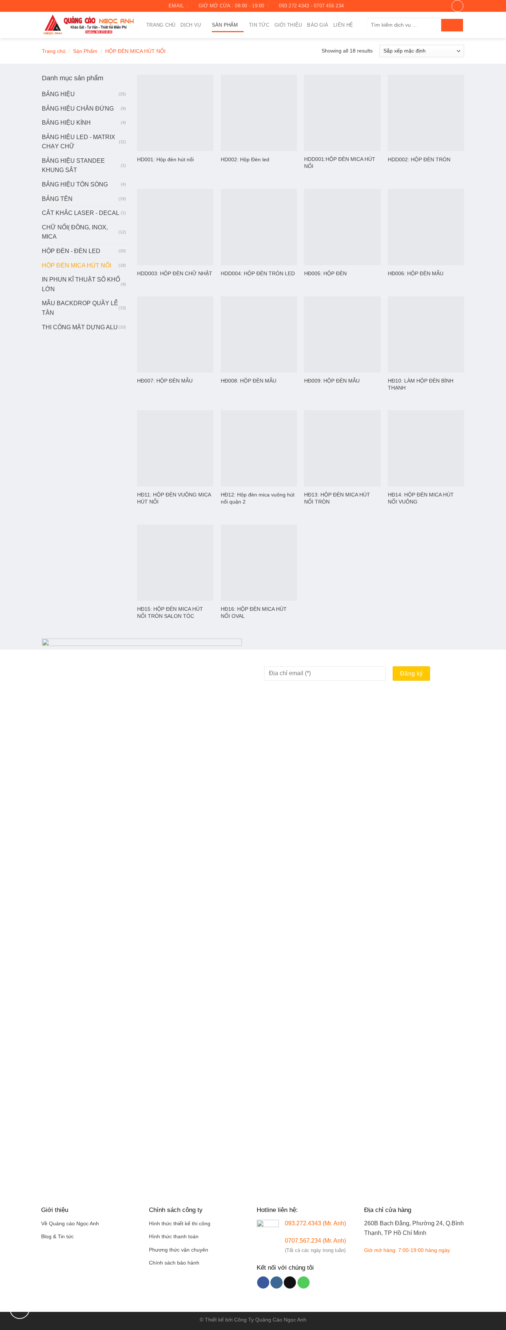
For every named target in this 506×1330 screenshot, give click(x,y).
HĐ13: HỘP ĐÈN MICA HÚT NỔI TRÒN (337, 498)
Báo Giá (317, 25)
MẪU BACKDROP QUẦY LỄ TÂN (80, 308)
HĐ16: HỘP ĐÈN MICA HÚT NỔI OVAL (254, 612)
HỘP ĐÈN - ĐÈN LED (71, 251)
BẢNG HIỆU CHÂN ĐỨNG (78, 108)
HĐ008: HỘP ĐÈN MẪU (248, 381)
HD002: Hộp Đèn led (245, 159)
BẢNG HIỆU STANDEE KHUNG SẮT (73, 166)
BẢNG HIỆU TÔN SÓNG (75, 184)
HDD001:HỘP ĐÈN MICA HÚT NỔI (339, 162)
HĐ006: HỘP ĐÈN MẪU (415, 273)
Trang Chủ (160, 25)
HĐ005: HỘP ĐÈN (325, 273)
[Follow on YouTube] (73, 6)
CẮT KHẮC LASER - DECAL (80, 213)
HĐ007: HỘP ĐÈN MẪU (165, 381)
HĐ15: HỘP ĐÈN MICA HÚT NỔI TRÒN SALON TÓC (170, 612)
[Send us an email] (66, 6)
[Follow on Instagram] (52, 6)
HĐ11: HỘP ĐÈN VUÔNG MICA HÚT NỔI (174, 498)
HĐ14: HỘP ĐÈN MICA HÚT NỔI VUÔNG (421, 498)
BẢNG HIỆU (58, 94)
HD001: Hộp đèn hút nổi (165, 159)
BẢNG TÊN (57, 199)
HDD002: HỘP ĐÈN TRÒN (419, 159)
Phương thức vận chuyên (178, 1250)
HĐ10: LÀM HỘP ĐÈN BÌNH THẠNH (420, 384)
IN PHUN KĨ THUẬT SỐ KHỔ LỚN (81, 284)
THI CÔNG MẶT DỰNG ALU (80, 327)
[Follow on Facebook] (45, 6)
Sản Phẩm (225, 25)
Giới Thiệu (288, 25)
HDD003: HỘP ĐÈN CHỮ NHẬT (174, 273)
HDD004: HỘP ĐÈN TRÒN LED (258, 273)
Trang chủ (54, 51)
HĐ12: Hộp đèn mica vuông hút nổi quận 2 (257, 498)
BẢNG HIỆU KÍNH (66, 122)
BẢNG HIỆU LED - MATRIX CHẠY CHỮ (78, 142)
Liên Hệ (343, 25)
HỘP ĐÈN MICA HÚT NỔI (76, 265)
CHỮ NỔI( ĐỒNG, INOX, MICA (75, 232)
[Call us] (303, 1282)
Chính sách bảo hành (174, 1263)
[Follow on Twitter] (59, 6)
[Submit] (452, 25)
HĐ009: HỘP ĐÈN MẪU (332, 381)
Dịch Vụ (190, 25)
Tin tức (259, 25)
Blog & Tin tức (57, 1236)
